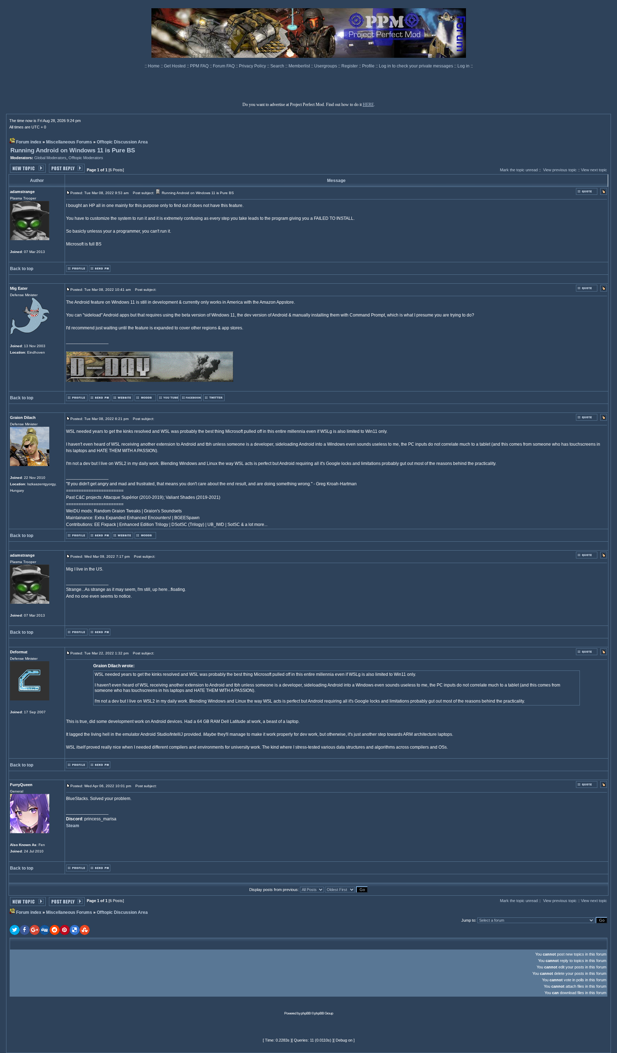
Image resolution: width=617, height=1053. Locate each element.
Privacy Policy (253, 66)
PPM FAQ (200, 66)
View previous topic (560, 170)
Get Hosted (175, 66)
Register (350, 66)
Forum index (28, 142)
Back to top (21, 268)
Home (154, 66)
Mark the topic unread (519, 170)
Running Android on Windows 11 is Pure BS (72, 150)
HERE (368, 104)
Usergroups (326, 66)
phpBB (306, 1013)
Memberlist (300, 66)
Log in (463, 66)
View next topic (594, 170)
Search (277, 66)
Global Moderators (50, 158)
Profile (369, 66)
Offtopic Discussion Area (122, 142)
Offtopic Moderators (86, 158)
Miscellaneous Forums (69, 142)
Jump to (468, 920)
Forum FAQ (224, 66)
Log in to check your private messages (416, 66)
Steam (72, 825)
